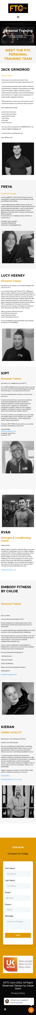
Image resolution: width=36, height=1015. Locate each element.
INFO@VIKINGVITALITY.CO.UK (11, 779)
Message (9, 916)
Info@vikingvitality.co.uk (8, 570)
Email (8, 892)
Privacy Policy (18, 993)
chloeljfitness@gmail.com (9, 674)
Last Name (10, 880)
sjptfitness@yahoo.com (8, 431)
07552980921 (5, 776)
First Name (10, 868)
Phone (8, 904)
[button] (18, 17)
